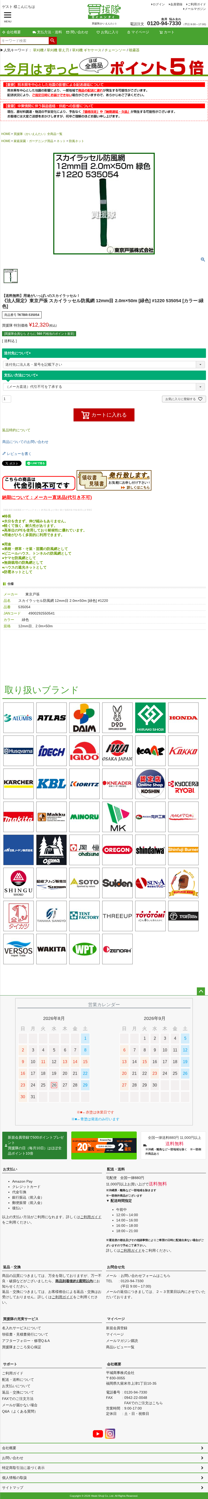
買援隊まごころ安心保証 (21, 1347)
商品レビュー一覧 (120, 1347)
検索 (53, 40)
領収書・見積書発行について (25, 1334)
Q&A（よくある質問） (20, 1411)
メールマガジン (195, 9)
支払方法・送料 (49, 32)
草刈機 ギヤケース (86, 50)
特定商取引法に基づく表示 (23, 1468)
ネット (61, 141)
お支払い (10, 1169)
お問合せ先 (116, 1267)
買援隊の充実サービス (21, 1319)
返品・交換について (18, 1392)
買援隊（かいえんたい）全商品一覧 (38, 134)
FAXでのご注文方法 (17, 1399)
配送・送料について (18, 1380)
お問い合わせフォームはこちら (145, 1276)
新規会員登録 (116, 1328)
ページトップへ (201, 991)
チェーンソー (115, 50)
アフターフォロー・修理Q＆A (26, 1341)
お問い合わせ (12, 1458)
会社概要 (14, 32)
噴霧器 (134, 50)
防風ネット (76, 141)
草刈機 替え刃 (58, 50)
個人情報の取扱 (14, 1478)
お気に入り (110, 32)
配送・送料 (116, 1169)
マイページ (140, 32)
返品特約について (16, 430)
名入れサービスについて (21, 1328)
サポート (10, 1364)
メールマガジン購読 (122, 1341)
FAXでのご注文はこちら (143, 1403)
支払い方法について (22, 375)
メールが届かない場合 (20, 1405)
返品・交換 (12, 1267)
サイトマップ (12, 1488)
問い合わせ (79, 32)
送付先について (18, 353)
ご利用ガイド (197, 4)
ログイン (159, 4)
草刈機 (38, 50)
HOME (5, 134)
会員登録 (176, 4)
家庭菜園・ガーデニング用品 (33, 141)
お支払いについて (16, 1386)
